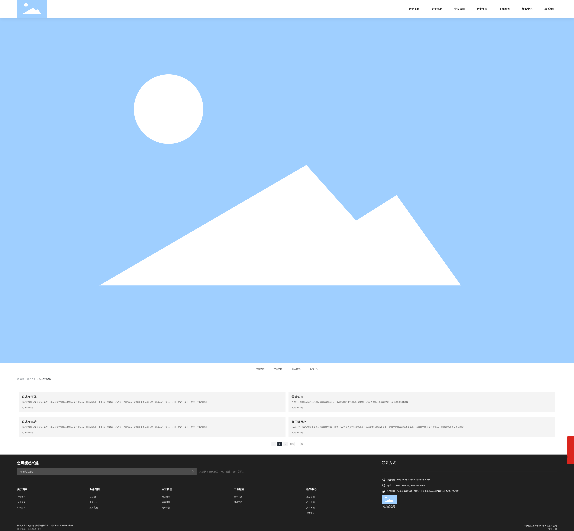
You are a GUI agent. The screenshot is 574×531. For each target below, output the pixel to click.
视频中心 (313, 368)
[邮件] (570, 439)
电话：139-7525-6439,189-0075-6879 (406, 485)
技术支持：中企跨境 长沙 (29, 529)
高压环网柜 (298, 422)
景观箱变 (297, 397)
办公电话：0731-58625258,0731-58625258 (408, 479)
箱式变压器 (29, 397)
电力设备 (31, 379)
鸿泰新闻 (260, 368)
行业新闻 (278, 368)
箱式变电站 (29, 422)
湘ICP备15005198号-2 (62, 525)
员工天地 (295, 368)
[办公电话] (570, 446)
